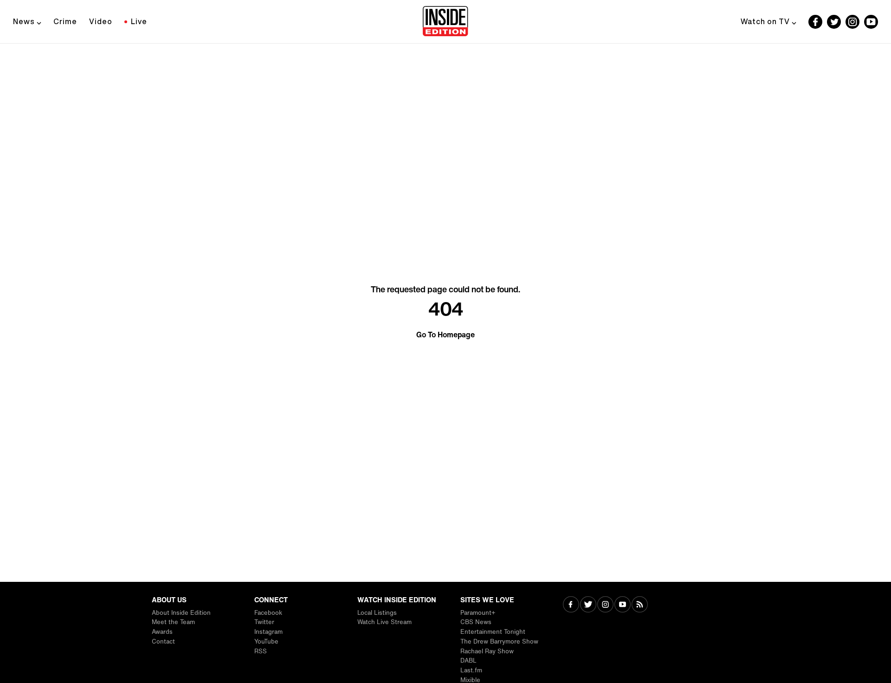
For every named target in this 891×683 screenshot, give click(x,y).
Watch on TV (765, 21)
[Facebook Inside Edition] (815, 22)
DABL (468, 660)
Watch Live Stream (384, 622)
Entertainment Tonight (492, 631)
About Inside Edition (181, 612)
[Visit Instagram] (605, 605)
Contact (163, 641)
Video (100, 21)
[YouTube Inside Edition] (871, 22)
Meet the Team (173, 622)
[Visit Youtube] (622, 605)
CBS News (475, 622)
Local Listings (377, 612)
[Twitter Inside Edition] (834, 22)
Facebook (268, 612)
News (24, 21)
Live (139, 21)
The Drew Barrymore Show (499, 641)
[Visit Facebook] (571, 605)
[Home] (445, 22)
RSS (260, 651)
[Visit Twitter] (588, 605)
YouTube (266, 641)
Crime (65, 21)
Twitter (264, 622)
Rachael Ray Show (487, 651)
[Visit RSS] (640, 605)
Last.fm (471, 670)
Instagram (268, 631)
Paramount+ (477, 612)
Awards (162, 631)
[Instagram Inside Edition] (852, 22)
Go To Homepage (445, 334)
